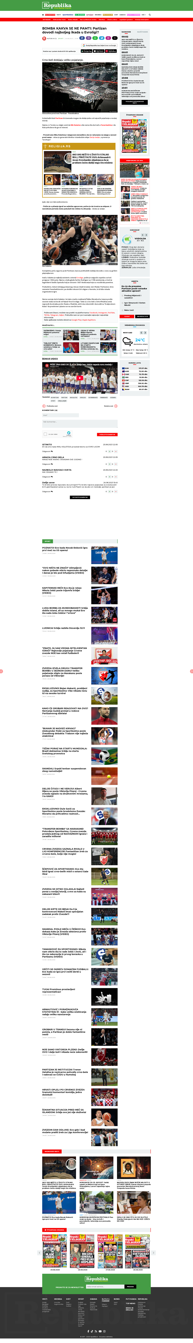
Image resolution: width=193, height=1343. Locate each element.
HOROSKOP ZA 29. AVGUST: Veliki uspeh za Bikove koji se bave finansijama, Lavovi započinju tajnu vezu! (133, 58)
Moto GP (81, 1315)
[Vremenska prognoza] (128, 342)
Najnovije (126, 32)
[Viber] (88, 38)
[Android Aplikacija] (87, 51)
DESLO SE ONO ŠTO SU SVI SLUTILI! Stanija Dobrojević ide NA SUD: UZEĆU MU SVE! (133, 1219)
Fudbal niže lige (82, 1305)
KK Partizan (55, 397)
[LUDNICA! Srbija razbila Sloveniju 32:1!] (104, 635)
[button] (142, 235)
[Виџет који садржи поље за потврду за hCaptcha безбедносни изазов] (57, 434)
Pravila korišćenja (141, 1305)
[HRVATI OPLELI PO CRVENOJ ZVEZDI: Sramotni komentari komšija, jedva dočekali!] (104, 1097)
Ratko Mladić (73, 19)
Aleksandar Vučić (59, 19)
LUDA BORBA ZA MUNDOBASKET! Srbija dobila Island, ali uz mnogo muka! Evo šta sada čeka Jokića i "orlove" (65, 610)
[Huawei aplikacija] (111, 51)
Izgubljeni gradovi (126, 19)
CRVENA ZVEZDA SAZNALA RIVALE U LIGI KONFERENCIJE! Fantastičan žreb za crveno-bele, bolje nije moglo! (65, 851)
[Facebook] (82, 38)
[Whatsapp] (95, 38)
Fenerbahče (104, 397)
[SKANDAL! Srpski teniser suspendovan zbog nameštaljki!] (104, 776)
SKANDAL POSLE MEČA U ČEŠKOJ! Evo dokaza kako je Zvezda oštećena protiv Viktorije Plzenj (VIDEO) (64, 931)
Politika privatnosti (142, 1316)
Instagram (102, 312)
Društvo (83, 1180)
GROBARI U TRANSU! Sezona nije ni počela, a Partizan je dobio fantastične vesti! (63, 1032)
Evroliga (83, 397)
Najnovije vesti (52, 1151)
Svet (116, 15)
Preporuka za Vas (134, 161)
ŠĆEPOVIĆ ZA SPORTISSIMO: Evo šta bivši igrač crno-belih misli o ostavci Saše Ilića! (65, 871)
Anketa (134, 281)
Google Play (77, 320)
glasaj (127, 316)
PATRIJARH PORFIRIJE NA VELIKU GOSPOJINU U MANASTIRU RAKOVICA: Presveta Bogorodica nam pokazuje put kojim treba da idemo (70, 191)
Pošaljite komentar (107, 434)
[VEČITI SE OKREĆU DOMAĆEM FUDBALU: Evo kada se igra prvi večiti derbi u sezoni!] (104, 977)
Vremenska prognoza (46, 1310)
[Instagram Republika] (104, 1331)
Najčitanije (142, 32)
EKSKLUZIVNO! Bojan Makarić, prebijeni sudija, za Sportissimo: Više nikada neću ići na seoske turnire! (64, 691)
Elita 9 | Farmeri (105, 1300)
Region (68, 1304)
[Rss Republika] (96, 1331)
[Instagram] (108, 38)
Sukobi (68, 1306)
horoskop (135, 230)
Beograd (45, 1304)
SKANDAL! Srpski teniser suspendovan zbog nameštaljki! (64, 769)
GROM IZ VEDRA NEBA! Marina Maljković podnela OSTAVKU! (88, 333)
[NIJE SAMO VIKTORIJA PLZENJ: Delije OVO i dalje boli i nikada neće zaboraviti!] (104, 1057)
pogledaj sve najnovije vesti (135, 102)
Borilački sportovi (81, 1312)
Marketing (141, 1313)
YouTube (111, 312)
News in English (129, 1309)
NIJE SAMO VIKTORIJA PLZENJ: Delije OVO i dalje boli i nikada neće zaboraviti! (64, 1050)
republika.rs (94, 1336)
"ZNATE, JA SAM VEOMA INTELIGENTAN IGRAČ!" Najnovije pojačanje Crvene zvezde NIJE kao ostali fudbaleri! (64, 650)
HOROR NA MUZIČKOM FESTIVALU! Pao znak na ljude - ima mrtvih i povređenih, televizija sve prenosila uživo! (134, 93)
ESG (115, 1304)
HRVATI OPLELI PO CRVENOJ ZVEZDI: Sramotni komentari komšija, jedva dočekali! (63, 1092)
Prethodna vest (52, 406)
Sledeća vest (108, 406)
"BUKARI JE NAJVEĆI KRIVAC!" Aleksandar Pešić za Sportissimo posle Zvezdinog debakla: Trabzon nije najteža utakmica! (65, 732)
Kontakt (141, 1311)
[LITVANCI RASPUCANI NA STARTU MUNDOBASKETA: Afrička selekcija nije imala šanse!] (108, 347)
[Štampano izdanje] (55, 1251)
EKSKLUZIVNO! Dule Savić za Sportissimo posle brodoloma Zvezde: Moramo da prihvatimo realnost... (63, 811)
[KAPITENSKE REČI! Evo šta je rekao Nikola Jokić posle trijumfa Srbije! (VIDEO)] (104, 595)
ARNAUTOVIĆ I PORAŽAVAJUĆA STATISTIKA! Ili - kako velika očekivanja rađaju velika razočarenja (64, 1012)
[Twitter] (115, 38)
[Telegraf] (101, 38)
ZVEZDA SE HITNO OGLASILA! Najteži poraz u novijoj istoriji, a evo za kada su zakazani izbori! (64, 891)
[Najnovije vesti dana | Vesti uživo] (80, 15)
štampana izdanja (55, 1230)
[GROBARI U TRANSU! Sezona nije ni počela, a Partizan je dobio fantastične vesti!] (104, 1037)
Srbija (44, 1302)
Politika (45, 1306)
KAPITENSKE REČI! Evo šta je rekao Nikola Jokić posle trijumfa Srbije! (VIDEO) (62, 590)
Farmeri (105, 1306)
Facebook (94, 312)
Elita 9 (119, 1215)
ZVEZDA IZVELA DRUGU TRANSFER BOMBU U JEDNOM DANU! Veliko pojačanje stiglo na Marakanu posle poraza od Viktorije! (62, 672)
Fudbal (80, 1302)
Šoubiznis (93, 1306)
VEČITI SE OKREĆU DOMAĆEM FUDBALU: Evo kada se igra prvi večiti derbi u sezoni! (65, 972)
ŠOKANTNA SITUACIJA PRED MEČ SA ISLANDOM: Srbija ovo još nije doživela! (64, 1111)
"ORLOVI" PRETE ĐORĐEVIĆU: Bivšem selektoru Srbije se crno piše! (52, 346)
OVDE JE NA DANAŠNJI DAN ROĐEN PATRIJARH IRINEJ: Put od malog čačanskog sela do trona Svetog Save (104, 191)
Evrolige (79, 277)
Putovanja (131, 1299)
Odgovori (46, 451)
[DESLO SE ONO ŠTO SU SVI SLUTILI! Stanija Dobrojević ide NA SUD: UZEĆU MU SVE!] (134, 1202)
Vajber (61, 315)
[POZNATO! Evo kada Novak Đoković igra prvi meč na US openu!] (104, 555)
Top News (130, 1303)
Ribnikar (102, 19)
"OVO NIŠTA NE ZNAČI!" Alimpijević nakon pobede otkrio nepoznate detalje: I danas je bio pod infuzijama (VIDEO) (65, 570)
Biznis (117, 1299)
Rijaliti (92, 1304)
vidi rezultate (142, 316)
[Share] (82, 1159)
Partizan (64, 397)
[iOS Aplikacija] (99, 51)
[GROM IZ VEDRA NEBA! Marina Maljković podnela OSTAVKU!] (108, 335)
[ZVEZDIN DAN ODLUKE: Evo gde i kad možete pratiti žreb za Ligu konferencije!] (104, 1137)
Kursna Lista (135, 363)
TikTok (46, 315)
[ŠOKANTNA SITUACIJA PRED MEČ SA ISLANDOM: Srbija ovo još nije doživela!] (104, 1117)
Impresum (141, 1302)
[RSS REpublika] (100, 1331)
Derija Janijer (95, 137)
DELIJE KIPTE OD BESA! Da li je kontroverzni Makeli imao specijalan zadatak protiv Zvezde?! (62, 911)
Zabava (123, 15)
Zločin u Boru (112, 19)
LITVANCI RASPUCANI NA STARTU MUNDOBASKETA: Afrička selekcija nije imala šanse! (90, 346)
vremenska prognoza (135, 325)
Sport (60, 38)
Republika (142, 1299)
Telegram (54, 315)
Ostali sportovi (81, 1318)
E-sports (81, 1322)
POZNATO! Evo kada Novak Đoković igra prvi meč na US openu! (64, 549)
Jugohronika (58, 1304)
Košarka (46, 336)
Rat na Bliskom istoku (88, 19)
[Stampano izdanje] (135, 136)
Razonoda (93, 1310)
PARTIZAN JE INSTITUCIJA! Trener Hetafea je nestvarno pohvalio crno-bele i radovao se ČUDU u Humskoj (65, 1072)
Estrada (92, 1302)
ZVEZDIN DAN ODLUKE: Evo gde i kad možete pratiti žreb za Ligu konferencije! (65, 1131)
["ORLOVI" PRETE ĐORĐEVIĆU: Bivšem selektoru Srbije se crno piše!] (71, 347)
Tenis (80, 1310)
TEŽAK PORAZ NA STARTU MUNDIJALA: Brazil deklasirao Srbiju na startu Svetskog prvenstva (64, 751)
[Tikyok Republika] (92, 1331)
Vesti (59, 15)
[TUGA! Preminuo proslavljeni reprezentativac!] (104, 997)
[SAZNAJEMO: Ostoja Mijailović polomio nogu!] (71, 335)
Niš (124, 333)
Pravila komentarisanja (143, 1309)
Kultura (92, 1308)
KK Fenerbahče (93, 397)
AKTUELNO (47, 19)
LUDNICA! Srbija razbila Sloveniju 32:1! (63, 628)
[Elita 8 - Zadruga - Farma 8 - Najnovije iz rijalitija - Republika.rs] (133, 15)
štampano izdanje (134, 115)
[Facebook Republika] (89, 1331)
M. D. (55, 38)
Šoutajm (81, 1320)
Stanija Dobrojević (142, 19)
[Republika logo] (56, 5)
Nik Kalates (73, 397)
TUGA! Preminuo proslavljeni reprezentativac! (58, 990)
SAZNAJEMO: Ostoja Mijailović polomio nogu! (52, 332)
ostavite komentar (80, 497)
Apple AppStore (89, 320)
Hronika (98, 15)
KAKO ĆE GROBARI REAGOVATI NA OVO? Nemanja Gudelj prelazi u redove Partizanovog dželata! (65, 711)
